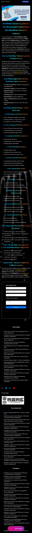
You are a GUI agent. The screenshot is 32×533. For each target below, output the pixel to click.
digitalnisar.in (25, 273)
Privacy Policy (5, 393)
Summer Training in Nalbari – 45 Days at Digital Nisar (17, 360)
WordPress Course (17, 72)
